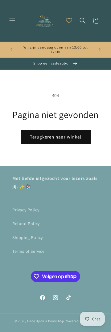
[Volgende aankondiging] (99, 49)
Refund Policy (26, 223)
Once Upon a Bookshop (45, 321)
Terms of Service (28, 251)
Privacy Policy (25, 210)
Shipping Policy (27, 237)
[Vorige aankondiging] (11, 49)
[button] (12, 20)
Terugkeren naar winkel (55, 137)
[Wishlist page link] (69, 21)
